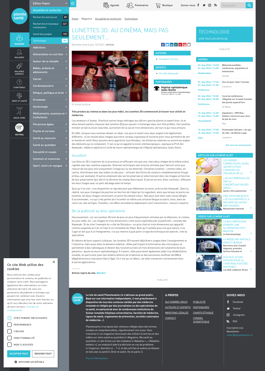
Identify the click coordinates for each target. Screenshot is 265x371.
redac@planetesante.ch (240, 334)
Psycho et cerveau (44, 131)
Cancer (37, 78)
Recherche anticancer (45, 17)
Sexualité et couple (44, 151)
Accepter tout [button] (19, 353)
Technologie (39, 40)
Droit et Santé (19, 101)
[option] (172, 90)
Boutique (167, 5)
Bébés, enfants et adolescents (43, 69)
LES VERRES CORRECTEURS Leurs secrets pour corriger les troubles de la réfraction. (236, 168)
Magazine (19, 44)
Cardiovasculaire (43, 85)
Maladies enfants (19, 72)
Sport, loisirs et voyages (47, 165)
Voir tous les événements (238, 145)
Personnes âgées (43, 124)
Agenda (114, 5)
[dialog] (31, 312)
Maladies (19, 57)
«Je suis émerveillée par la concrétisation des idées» (236, 183)
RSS (235, 321)
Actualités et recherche (47, 10)
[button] (163, 44)
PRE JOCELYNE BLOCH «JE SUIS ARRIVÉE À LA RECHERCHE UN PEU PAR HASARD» (236, 200)
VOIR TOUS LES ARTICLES (213, 38)
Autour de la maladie (46, 61)
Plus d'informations (97, 358)
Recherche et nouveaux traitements (46, 25)
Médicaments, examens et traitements (49, 115)
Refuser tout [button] (43, 353)
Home (75, 18)
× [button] (53, 262)
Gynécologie (40, 106)
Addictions (39, 47)
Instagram (239, 314)
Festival (19, 134)
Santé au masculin (44, 138)
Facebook (238, 301)
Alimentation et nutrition (48, 54)
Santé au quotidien (44, 144)
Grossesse (39, 99)
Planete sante (19, 16)
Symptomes (19, 87)
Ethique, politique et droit (48, 92)
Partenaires (141, 5)
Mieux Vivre (19, 118)
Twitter (237, 308)
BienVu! (101, 272)
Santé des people (42, 33)
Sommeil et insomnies (46, 158)
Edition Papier (41, 3)
